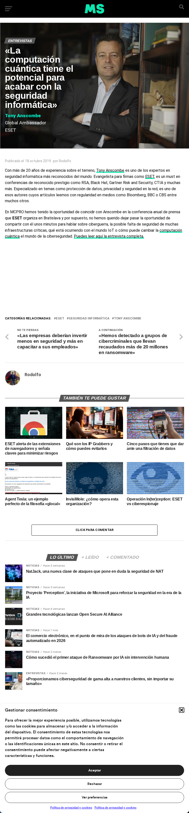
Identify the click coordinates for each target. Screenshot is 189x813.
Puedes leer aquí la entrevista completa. (109, 236)
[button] (181, 710)
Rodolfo (65, 161)
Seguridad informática (89, 318)
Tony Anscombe (110, 170)
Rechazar (94, 784)
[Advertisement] (94, 278)
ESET (149, 176)
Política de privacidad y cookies (71, 807)
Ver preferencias (94, 797)
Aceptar (94, 770)
